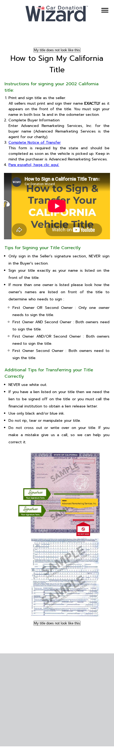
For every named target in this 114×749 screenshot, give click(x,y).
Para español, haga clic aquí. (33, 165)
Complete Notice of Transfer (34, 142)
